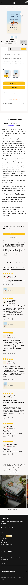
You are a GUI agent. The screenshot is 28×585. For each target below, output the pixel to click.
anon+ (14, 126)
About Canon (4, 538)
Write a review (14, 234)
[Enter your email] (25, 564)
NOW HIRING (9, 536)
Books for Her (12, 509)
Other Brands (6, 551)
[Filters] (8, 268)
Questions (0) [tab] (19, 262)
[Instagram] (10, 527)
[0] (26, 2)
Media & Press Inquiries (7, 544)
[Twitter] (6, 527)
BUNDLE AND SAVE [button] (23, 42)
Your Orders (4, 542)
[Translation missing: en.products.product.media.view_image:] (12, 38)
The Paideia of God (12, 7)
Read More (5, 65)
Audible (10, 183)
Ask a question (14, 237)
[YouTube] (13, 527)
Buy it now (14, 87)
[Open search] (4, 268)
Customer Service (8, 571)
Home (2, 7)
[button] (5, 290)
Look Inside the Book (13, 123)
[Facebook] (2, 527)
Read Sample (22, 65)
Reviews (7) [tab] (8, 262)
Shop (6, 7)
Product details (7, 103)
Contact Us (4, 540)
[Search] (23, 2)
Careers (3, 536)
